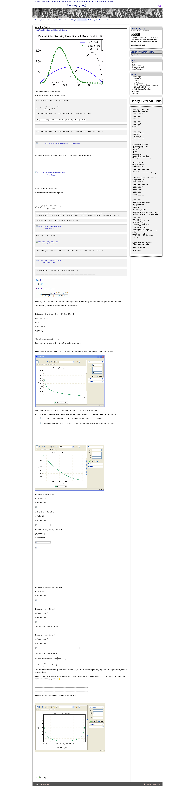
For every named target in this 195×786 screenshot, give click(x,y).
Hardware (137, 79)
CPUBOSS (134, 151)
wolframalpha (136, 136)
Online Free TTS (138, 179)
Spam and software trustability (144, 173)
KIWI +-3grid (136, 219)
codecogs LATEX (137, 113)
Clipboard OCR (137, 118)
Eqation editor (137, 181)
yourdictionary (138, 204)
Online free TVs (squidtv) (142, 242)
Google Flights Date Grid (141, 221)
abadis (135, 206)
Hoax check (136, 171)
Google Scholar (137, 166)
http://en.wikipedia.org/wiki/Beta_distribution (51, 30)
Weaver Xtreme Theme (153, 784)
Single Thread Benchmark (141, 156)
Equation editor (138, 133)
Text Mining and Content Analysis (146, 85)
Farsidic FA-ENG (139, 209)
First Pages (136, 124)
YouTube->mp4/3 (137, 186)
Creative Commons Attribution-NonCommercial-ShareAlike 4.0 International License (144, 39)
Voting (53, 20)
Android (137, 91)
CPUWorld (135, 153)
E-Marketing (138, 83)
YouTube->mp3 (136, 187)
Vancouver (136, 93)
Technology (91, 20)
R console (136, 250)
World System (99, 1)
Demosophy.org (76, 5)
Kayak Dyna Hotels (139, 222)
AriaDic (136, 207)
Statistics (81, 20)
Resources (102, 20)
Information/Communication (82, 1)
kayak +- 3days (137, 226)
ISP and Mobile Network (142, 87)
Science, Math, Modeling (67, 20)
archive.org (136, 123)
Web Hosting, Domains (142, 89)
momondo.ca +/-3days (139, 234)
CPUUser (134, 149)
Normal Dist (136, 134)
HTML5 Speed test (139, 247)
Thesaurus (135, 201)
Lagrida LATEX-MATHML (140, 111)
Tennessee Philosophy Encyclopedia (145, 212)
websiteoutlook (137, 163)
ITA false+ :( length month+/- (143, 236)
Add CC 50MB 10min (139, 196)
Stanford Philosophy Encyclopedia (145, 214)
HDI (133, 139)
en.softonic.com (138, 138)
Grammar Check (138, 211)
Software (137, 81)
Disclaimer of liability (138, 45)
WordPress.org (137, 69)
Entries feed (136, 65)
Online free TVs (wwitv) (141, 244)
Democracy (66, 1)
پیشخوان (134, 126)
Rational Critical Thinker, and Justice (46, 1)
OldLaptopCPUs (137, 154)
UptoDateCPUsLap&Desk (140, 144)
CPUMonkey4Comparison (140, 146)
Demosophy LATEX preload (141, 110)
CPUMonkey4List (137, 148)
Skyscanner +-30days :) (141, 224)
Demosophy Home (41, 20)
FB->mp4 (134, 194)
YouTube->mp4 (136, 189)
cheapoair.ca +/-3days (140, 229)
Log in (134, 63)
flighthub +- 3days (139, 227)
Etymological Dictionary (141, 202)
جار (133, 128)
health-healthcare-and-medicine (144, 178)
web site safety (138, 164)
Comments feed (138, 67)
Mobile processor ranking (141, 158)
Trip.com (135, 237)
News (110, 1)
